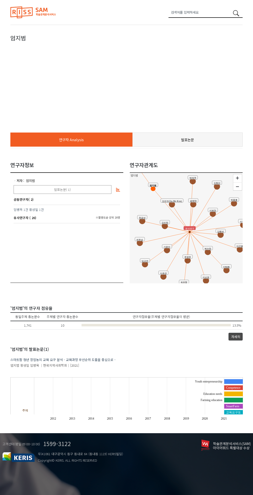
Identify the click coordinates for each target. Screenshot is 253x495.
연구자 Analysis (71, 139)
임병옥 (18, 209)
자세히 (235, 336)
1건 (25, 209)
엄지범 (30, 180)
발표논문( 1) (62, 189)
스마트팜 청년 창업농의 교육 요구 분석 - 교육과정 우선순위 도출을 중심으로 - (63, 359)
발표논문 (187, 139)
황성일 (33, 209)
